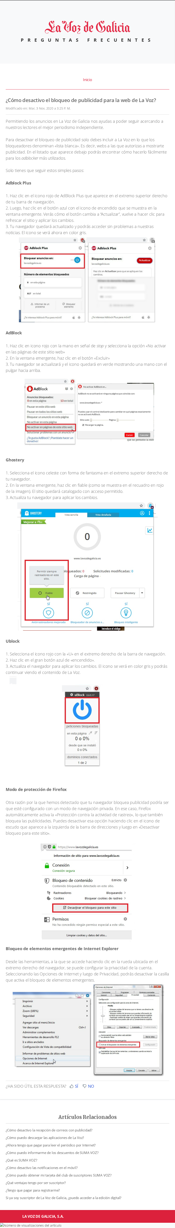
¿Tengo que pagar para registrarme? (33, 1190)
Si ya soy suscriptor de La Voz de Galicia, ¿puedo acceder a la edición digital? (63, 1198)
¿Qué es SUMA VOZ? (21, 1160)
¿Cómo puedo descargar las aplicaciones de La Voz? (45, 1138)
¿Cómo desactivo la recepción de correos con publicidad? (49, 1130)
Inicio (87, 79)
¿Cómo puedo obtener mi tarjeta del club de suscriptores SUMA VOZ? (58, 1175)
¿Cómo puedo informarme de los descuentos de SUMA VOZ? (52, 1153)
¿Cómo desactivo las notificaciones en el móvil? (41, 1168)
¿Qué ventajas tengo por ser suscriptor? (36, 1183)
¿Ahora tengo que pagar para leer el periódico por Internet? (50, 1145)
